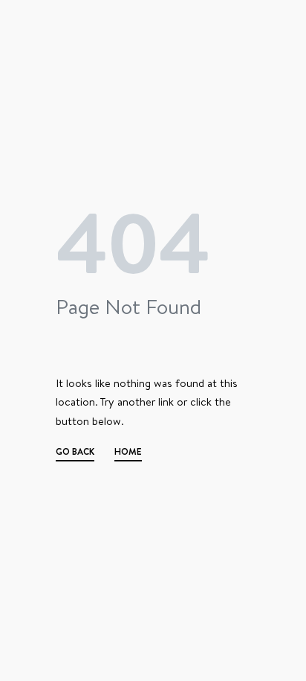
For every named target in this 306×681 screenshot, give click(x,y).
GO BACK (75, 453)
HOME (128, 453)
